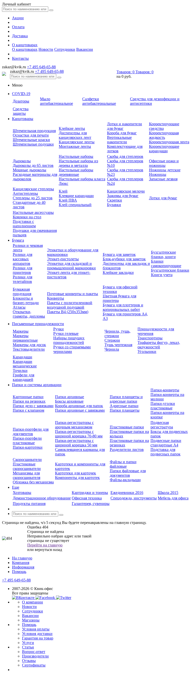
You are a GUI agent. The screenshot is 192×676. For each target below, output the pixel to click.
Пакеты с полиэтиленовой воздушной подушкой (69, 305)
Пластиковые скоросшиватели (27, 466)
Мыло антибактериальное (56, 101)
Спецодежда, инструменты (133, 498)
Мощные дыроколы (29, 170)
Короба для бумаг (122, 133)
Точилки (20, 370)
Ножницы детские (164, 170)
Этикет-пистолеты (63, 259)
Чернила (111, 349)
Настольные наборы (76, 156)
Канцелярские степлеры (33, 189)
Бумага (18, 240)
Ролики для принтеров (22, 270)
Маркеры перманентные (25, 338)
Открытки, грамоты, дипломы (29, 314)
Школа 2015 (168, 492)
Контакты (20, 58)
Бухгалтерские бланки (170, 270)
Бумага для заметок (119, 254)
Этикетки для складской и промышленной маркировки (71, 265)
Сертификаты (34, 665)
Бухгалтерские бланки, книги (163, 254)
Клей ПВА (68, 200)
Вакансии (84, 49)
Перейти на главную (44, 545)
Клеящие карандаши (76, 196)
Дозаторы (21, 101)
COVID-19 (21, 94)
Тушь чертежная (118, 345)
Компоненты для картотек (77, 477)
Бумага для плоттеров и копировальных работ (123, 307)
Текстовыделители (29, 349)
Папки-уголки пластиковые (162, 405)
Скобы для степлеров (125, 156)
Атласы (19, 307)
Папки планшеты (125, 410)
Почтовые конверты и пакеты (72, 294)
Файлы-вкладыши (125, 480)
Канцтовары (22, 119)
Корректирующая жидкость (164, 135)
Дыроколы (22, 161)
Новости (45, 49)
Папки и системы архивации (37, 385)
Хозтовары (22, 492)
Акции (18, 18)
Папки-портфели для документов (30, 431)
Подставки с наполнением (24, 223)
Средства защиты (20, 111)
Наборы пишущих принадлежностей (68, 340)
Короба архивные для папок (79, 406)
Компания (20, 562)
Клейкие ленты (72, 128)
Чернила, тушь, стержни (117, 333)
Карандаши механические (25, 363)
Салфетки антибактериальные (99, 101)
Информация (23, 567)
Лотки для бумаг (163, 198)
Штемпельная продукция (34, 131)
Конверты (55, 298)
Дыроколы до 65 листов (33, 165)
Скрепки (114, 200)
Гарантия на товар (37, 638)
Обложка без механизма (33, 482)
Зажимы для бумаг (122, 196)
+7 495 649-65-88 (41, 67)
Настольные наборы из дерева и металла (78, 163)
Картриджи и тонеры (90, 492)
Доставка (20, 36)
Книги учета (161, 275)
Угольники (147, 351)
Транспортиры (150, 338)
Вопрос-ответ (33, 651)
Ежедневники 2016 (126, 492)
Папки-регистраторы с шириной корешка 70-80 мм (78, 433)
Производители (35, 656)
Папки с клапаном (28, 410)
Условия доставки (37, 633)
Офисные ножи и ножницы (164, 163)
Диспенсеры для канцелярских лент (75, 135)
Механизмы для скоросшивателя (26, 475)
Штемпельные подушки (33, 144)
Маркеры (20, 331)
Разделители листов (127, 449)
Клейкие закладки (118, 272)
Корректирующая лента (169, 142)
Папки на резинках (29, 401)
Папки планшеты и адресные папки (126, 399)
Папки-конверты (164, 390)
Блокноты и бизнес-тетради (26, 300)
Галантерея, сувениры (91, 503)
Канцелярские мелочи (126, 191)
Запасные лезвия (163, 179)
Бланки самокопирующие (166, 263)
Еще (15, 487)
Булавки (114, 205)
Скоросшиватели (27, 459)
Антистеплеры (25, 193)
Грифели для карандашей (23, 377)
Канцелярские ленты (76, 142)
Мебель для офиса (173, 498)
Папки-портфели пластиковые (27, 440)
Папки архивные (69, 397)
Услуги (28, 642)
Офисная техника (87, 498)
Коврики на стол (27, 217)
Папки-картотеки (27, 447)
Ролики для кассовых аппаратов (22, 259)
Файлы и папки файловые (123, 464)
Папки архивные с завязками (80, 410)
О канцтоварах (25, 45)
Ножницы (157, 174)
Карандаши (22, 357)
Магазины (31, 620)
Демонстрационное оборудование (42, 498)
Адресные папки (124, 406)
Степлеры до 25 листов (32, 198)
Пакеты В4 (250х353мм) (67, 312)
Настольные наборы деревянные (76, 172)
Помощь (19, 571)
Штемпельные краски (31, 140)
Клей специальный (75, 205)
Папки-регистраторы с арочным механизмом (74, 424)
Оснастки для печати (31, 135)
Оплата (18, 27)
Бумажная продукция (22, 291)
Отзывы (29, 660)
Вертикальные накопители (119, 139)
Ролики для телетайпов (22, 279)
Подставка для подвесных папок (165, 451)
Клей (63, 191)
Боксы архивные (69, 401)
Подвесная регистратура (161, 424)
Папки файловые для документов (128, 473)
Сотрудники (64, 49)
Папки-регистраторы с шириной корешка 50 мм (76, 442)
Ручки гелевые (65, 333)
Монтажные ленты (75, 146)
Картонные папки (28, 397)
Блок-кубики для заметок (124, 259)
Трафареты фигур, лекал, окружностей (159, 344)
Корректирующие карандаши (164, 148)
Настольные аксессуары (33, 212)
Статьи (28, 647)
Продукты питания (29, 503)
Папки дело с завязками (33, 406)
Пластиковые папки (127, 427)
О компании (32, 602)
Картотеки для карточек (75, 473)
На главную (22, 558)
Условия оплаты (36, 629)
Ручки (58, 329)
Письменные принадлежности (38, 324)
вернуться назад (48, 549)
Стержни (112, 340)
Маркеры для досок (29, 345)
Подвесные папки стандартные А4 (165, 442)
